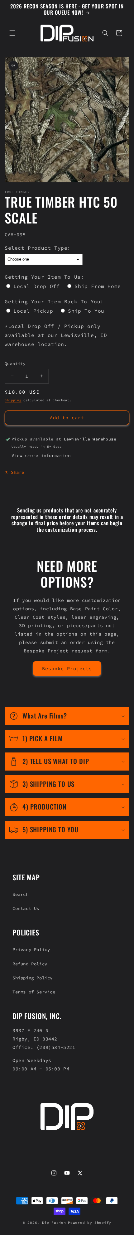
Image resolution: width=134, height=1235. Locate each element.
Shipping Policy (32, 978)
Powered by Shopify (89, 1222)
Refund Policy (29, 964)
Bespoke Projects (67, 668)
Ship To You (86, 311)
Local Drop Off (36, 286)
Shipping (13, 400)
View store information (41, 455)
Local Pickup (33, 311)
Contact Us (25, 908)
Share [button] (17, 472)
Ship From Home (97, 286)
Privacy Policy (31, 949)
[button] (12, 33)
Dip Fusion (54, 1222)
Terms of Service (33, 992)
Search (20, 894)
